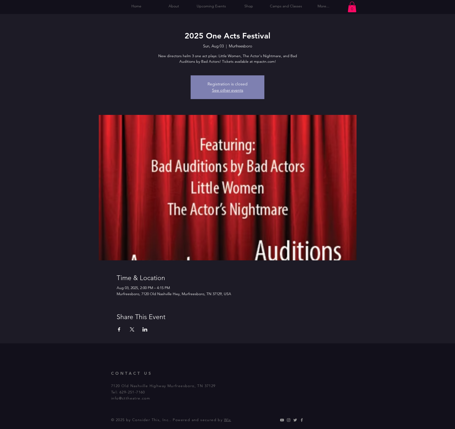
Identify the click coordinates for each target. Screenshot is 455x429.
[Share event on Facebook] (119, 329)
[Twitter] (295, 420)
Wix (227, 419)
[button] (352, 7)
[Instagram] (288, 420)
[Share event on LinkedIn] (144, 329)
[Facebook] (301, 420)
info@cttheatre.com (130, 398)
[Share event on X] (132, 329)
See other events (227, 90)
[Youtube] (282, 420)
